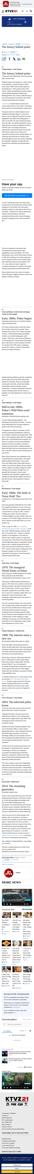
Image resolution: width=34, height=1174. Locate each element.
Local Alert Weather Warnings (11, 1147)
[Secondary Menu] (4, 11)
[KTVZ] (12, 11)
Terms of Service (7, 1127)
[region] (17, 1044)
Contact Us (5, 1115)
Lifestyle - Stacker (20, 857)
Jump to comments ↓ (8, 864)
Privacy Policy (6, 1124)
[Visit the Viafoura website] (28, 1067)
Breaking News (6, 1139)
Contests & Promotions (9, 1141)
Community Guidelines (9, 1113)
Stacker (6, 52)
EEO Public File (7, 1118)
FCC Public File (7, 1122)
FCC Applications (7, 1120)
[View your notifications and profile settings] (30, 1031)
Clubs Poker (5, 103)
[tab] (7, 1030)
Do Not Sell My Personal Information (13, 1129)
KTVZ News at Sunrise (14, 24)
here (14, 1012)
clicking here (16, 1007)
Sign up (29, 1019)
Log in (24, 1019)
